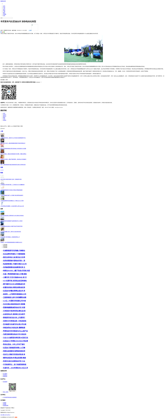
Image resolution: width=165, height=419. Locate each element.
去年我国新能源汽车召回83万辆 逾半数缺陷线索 (11, 190)
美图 (2, 167)
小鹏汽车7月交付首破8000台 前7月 (15, 277)
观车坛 (4, 116)
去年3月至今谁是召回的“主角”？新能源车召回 (11, 179)
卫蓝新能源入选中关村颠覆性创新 (14, 297)
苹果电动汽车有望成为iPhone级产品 (15, 331)
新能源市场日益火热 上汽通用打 (14, 317)
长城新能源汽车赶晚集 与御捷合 (14, 250)
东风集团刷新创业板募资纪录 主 (14, 267)
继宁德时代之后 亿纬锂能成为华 (14, 284)
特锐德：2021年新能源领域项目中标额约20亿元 (11, 242)
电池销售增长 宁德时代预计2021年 (15, 264)
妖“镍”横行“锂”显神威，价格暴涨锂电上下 (10, 237)
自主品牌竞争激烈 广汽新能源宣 (14, 254)
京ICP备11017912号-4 (5, 414)
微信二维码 (5, 391)
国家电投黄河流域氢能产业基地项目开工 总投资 (11, 220)
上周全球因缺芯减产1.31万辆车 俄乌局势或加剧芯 (12, 195)
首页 (4, 6)
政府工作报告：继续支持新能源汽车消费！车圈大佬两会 (13, 153)
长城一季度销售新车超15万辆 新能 (15, 274)
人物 (4, 11)
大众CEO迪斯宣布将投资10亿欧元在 (15, 337)
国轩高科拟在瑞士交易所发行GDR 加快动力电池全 (12, 215)
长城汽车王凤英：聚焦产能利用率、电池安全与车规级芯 (13, 159)
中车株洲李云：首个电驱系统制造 (14, 364)
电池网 (4, 404)
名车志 (4, 114)
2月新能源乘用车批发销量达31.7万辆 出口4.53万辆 (12, 200)
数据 (4, 10)
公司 (4, 8)
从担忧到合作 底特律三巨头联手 (14, 314)
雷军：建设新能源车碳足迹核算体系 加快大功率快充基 (13, 164)
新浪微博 (5, 381)
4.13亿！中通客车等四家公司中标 (14, 301)
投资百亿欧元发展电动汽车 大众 (14, 361)
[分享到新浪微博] (2, 32)
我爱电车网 (3, 1)
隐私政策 (5, 376)
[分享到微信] (4, 32)
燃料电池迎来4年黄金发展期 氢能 (14, 358)
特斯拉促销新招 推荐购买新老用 (14, 351)
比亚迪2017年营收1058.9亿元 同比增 (15, 341)
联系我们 (5, 374)
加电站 (4, 120)
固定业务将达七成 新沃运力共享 (14, 257)
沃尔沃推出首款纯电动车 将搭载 (14, 304)
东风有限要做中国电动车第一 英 (14, 260)
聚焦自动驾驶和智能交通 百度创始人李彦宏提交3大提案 (13, 148)
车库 (4, 15)
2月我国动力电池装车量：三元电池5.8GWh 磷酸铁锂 (12, 184)
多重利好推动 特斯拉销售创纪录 (14, 287)
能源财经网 (5, 405)
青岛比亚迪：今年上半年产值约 (14, 344)
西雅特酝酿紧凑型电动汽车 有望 (14, 307)
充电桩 (4, 14)
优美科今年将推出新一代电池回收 (14, 321)
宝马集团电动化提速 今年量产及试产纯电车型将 (11, 226)
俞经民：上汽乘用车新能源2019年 (14, 294)
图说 (4, 12)
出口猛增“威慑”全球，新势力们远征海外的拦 (11, 231)
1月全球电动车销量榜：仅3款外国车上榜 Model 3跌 (12, 206)
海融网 (4, 402)
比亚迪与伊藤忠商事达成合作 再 (14, 291)
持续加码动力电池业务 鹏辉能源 (14, 327)
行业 (4, 7)
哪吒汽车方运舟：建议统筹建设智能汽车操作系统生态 (13, 143)
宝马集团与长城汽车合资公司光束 (14, 324)
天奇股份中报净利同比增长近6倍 (14, 311)
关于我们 (5, 373)
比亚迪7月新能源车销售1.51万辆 (14, 347)
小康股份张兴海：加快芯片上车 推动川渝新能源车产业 (13, 137)
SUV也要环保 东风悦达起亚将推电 (15, 280)
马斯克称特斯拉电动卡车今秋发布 (14, 334)
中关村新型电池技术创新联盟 (9, 397)
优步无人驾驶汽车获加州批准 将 (14, 354)
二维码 (30, 30)
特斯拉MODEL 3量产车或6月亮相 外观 (16, 270)
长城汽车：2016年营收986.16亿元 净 (15, 368)
